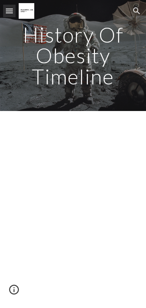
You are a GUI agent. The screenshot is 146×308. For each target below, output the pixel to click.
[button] (9, 10)
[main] (73, 55)
